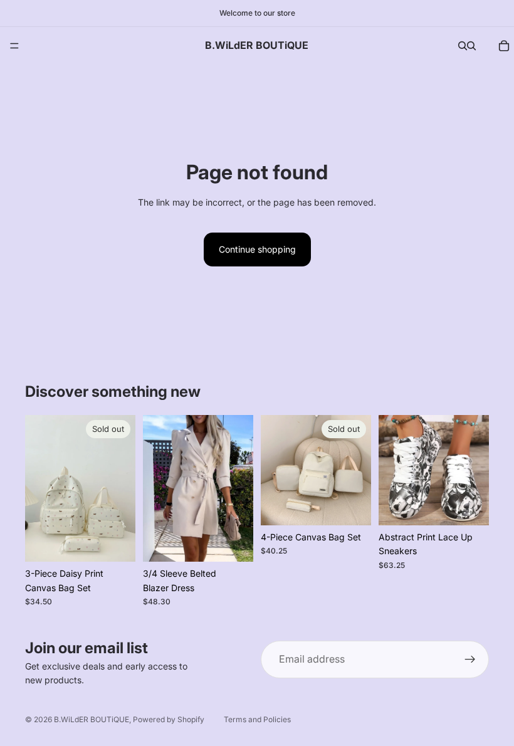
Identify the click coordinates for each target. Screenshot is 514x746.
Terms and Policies (257, 719)
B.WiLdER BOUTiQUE (91, 719)
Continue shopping (257, 249)
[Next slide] (121, 488)
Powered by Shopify (168, 719)
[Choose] (234, 543)
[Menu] (14, 45)
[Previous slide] (39, 488)
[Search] (462, 46)
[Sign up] (470, 659)
